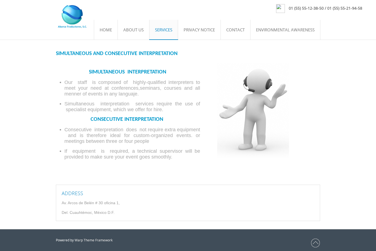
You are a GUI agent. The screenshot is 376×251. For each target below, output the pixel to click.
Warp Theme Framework (94, 240)
